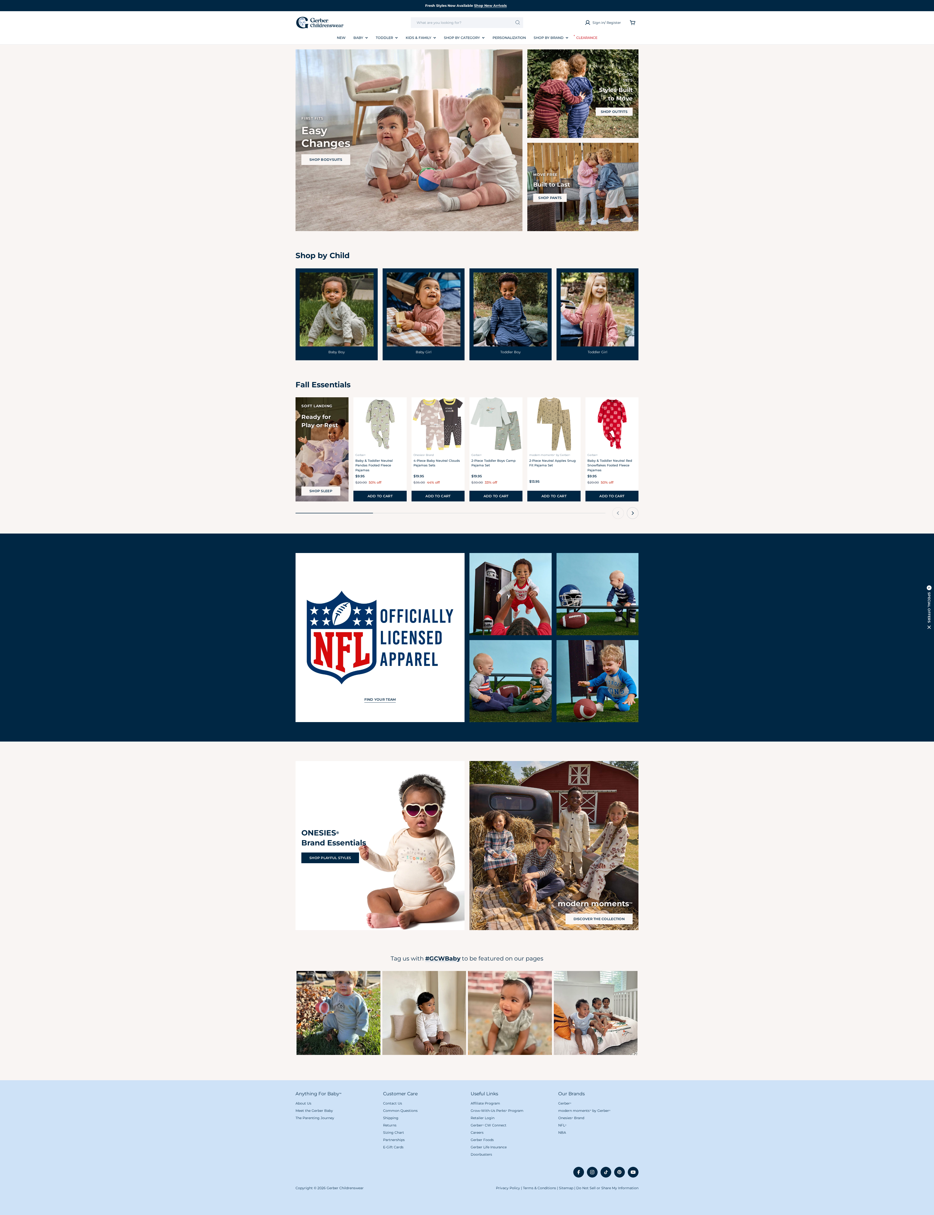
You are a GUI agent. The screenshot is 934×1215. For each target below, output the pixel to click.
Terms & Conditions (539, 1188)
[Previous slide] (618, 513)
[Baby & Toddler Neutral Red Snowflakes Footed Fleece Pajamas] (611, 423)
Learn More (338, 1013)
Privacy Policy (508, 1188)
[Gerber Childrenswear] (510, 594)
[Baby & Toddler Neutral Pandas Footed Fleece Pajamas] (379, 423)
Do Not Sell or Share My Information (607, 1188)
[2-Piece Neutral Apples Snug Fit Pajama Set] (553, 423)
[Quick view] (400, 407)
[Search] (518, 22)
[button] (929, 607)
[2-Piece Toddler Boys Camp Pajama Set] (495, 423)
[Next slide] (632, 513)
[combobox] (467, 22)
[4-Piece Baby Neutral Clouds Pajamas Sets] (438, 423)
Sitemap (566, 1188)
